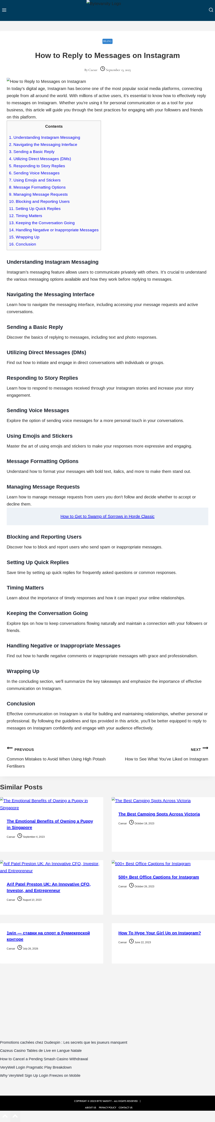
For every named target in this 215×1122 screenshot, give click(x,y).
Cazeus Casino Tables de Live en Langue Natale (41, 1051)
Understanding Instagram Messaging (44, 137)
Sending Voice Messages (34, 173)
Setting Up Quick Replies (35, 208)
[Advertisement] (107, 1004)
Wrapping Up (24, 237)
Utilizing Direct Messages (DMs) (40, 159)
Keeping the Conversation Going (42, 223)
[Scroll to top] (5, 1117)
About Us (90, 1107)
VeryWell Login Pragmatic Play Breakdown (36, 1067)
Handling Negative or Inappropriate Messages (54, 230)
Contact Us (125, 1107)
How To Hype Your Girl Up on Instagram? (159, 933)
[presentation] (51, 804)
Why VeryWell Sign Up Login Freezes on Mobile (40, 1075)
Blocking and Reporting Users (39, 201)
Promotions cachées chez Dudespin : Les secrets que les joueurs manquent (63, 1042)
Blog (107, 41)
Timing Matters (25, 216)
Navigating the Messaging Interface (43, 144)
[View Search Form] (211, 10)
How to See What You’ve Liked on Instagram (166, 754)
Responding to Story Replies (37, 166)
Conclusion (22, 244)
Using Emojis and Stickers (35, 180)
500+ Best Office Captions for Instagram (158, 877)
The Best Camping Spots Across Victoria (159, 814)
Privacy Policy (107, 1107)
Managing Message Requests (38, 194)
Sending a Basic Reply (32, 151)
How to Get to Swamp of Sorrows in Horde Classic (107, 516)
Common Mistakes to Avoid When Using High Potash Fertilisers (56, 758)
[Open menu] (4, 10)
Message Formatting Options (37, 187)
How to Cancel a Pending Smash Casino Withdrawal (44, 1059)
